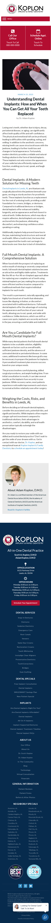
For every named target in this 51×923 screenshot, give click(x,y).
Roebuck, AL (33, 844)
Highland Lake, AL (14, 844)
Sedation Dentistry (25, 626)
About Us (25, 749)
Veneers (25, 638)
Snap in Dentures (25, 618)
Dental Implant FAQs (25, 733)
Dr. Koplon (30, 442)
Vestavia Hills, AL (35, 859)
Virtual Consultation (25, 774)
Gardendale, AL (13, 835)
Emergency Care (25, 630)
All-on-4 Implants (25, 720)
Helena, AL (12, 841)
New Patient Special (25, 696)
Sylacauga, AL (34, 847)
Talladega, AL (33, 850)
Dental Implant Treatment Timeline (25, 729)
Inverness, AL (13, 859)
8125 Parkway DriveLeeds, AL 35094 (26, 570)
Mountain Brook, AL (36, 817)
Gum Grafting (25, 672)
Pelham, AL (33, 826)
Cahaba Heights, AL (15, 814)
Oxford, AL (33, 823)
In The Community (25, 762)
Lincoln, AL (33, 808)
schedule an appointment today (28, 448)
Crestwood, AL (13, 826)
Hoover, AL (12, 850)
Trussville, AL (33, 853)
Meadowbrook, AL (35, 811)
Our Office (25, 745)
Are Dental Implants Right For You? (26, 708)
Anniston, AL (12, 808)
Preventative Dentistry (25, 659)
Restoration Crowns (25, 647)
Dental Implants (25, 688)
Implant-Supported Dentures (25, 725)
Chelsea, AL (12, 820)
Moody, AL (32, 814)
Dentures (25, 622)
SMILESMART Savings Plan (25, 692)
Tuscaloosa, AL (34, 856)
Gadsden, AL (12, 832)
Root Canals (25, 634)
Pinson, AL (32, 832)
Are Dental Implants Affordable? (25, 712)
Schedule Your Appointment (25, 603)
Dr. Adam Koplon (26, 757)
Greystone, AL (13, 838)
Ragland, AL (33, 838)
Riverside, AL (33, 841)
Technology (25, 770)
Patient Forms (26, 793)
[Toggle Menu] (4, 19)
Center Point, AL (14, 817)
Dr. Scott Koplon (26, 753)
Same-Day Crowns (25, 643)
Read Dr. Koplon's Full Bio (19, 510)
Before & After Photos (25, 797)
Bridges (25, 668)
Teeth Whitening (25, 651)
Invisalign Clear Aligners (25, 655)
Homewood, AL (13, 847)
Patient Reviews (25, 789)
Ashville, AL (12, 811)
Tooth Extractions (25, 664)
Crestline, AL (12, 823)
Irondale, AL (12, 853)
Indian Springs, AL (14, 856)
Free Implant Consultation (25, 684)
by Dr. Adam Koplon (25, 118)
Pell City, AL (33, 829)
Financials (25, 778)
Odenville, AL (33, 820)
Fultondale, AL (13, 829)
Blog (25, 766)
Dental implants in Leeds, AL (15, 188)
